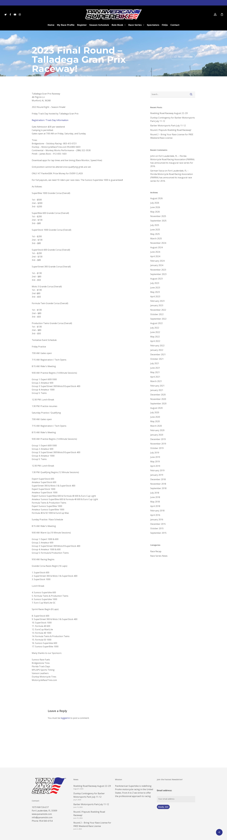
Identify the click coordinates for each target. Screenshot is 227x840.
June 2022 (155, 332)
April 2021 (155, 376)
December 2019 (158, 439)
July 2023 (154, 283)
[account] (215, 14)
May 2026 (155, 211)
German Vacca (157, 170)
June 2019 (155, 457)
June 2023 (155, 287)
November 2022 (158, 309)
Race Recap (155, 551)
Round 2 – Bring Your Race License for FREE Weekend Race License (171, 136)
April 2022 (155, 341)
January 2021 (156, 390)
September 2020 (158, 403)
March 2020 (156, 425)
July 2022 (154, 327)
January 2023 (156, 305)
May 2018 (155, 501)
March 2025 (156, 238)
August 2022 (156, 323)
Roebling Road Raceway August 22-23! (169, 113)
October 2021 (157, 358)
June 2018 (155, 497)
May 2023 (155, 292)
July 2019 (154, 452)
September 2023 (158, 274)
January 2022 (156, 350)
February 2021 (157, 385)
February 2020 (157, 430)
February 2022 (157, 345)
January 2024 (156, 265)
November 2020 (158, 399)
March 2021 (156, 381)
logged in (65, 718)
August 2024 (156, 247)
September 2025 (158, 220)
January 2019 (156, 474)
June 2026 (155, 207)
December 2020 (158, 394)
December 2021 (158, 354)
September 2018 (158, 488)
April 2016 (155, 515)
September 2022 (158, 318)
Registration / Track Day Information (50, 120)
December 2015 (158, 524)
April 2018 (155, 506)
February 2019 (157, 470)
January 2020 (156, 434)
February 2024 (157, 260)
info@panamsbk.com (42, 817)
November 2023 (158, 269)
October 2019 (157, 448)
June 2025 (155, 229)
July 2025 (154, 225)
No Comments (185, 56)
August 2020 (156, 408)
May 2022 (155, 336)
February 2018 (157, 510)
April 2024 (155, 256)
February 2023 (157, 301)
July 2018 (154, 492)
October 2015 (157, 528)
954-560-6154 (46, 820)
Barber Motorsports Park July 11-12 (168, 125)
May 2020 (155, 421)
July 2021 (154, 363)
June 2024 (155, 251)
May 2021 (155, 372)
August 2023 (156, 278)
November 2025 (158, 216)
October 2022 (157, 314)
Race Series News (83, 75)
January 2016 (156, 519)
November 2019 (158, 443)
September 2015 (158, 532)
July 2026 (154, 202)
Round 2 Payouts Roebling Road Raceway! (170, 130)
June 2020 (155, 416)
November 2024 (158, 243)
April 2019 (155, 466)
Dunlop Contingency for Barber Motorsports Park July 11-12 (172, 119)
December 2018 (158, 479)
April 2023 (155, 296)
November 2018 (158, 483)
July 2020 (154, 412)
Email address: (164, 790)
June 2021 (155, 367)
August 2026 (156, 198)
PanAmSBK (40, 75)
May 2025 (155, 234)
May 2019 (155, 461)
